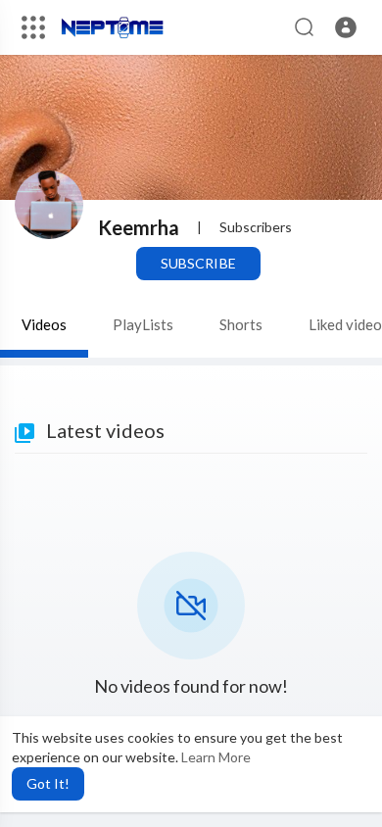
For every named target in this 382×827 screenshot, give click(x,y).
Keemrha (138, 227)
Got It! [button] (48, 783)
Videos (44, 324)
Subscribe (198, 263)
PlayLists (143, 324)
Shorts (241, 324)
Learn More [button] (216, 757)
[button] (345, 27)
